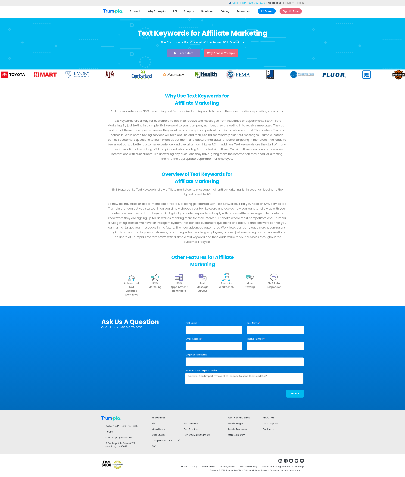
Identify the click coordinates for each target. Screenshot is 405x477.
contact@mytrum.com (119, 437)
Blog (154, 423)
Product (135, 11)
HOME (184, 466)
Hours (288, 2)
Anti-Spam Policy (248, 466)
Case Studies (158, 434)
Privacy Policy (227, 466)
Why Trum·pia (156, 11)
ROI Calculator (191, 423)
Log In (300, 2)
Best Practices (191, 429)
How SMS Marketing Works (197, 434)
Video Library (158, 429)
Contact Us (274, 2)
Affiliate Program (236, 434)
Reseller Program (236, 423)
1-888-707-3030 (256, 2)
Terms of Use (208, 466)
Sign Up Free (291, 11)
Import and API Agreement (276, 466)
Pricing (225, 11)
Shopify (189, 11)
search (230, 3)
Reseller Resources (237, 429)
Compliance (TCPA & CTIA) (166, 440)
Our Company (270, 423)
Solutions (207, 11)
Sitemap (299, 466)
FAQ (154, 446)
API (175, 11)
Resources (243, 11)
